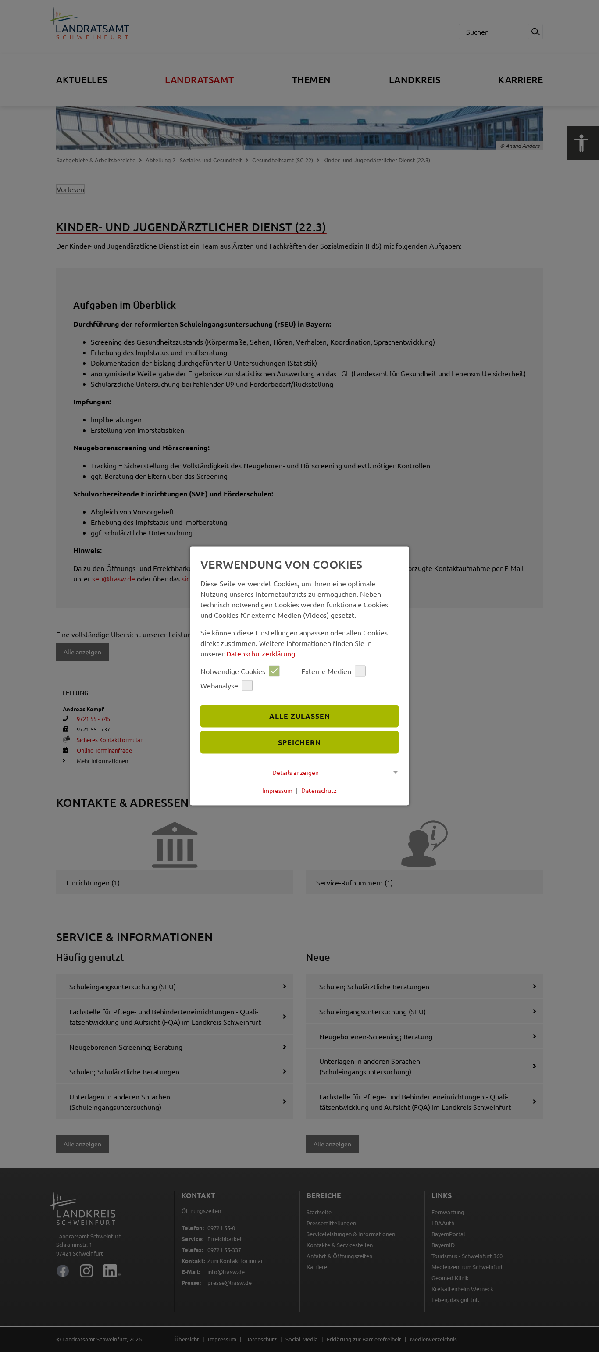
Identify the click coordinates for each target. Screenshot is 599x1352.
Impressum (277, 790)
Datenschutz (319, 790)
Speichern (299, 742)
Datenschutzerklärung (260, 653)
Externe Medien (326, 671)
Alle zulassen (299, 716)
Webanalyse (219, 685)
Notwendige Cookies (232, 671)
